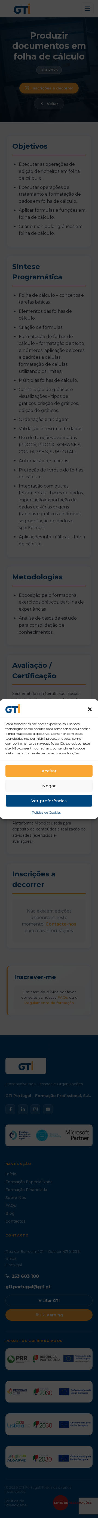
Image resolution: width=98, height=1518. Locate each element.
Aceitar (49, 770)
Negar (49, 785)
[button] (90, 709)
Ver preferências (49, 800)
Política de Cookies (46, 812)
